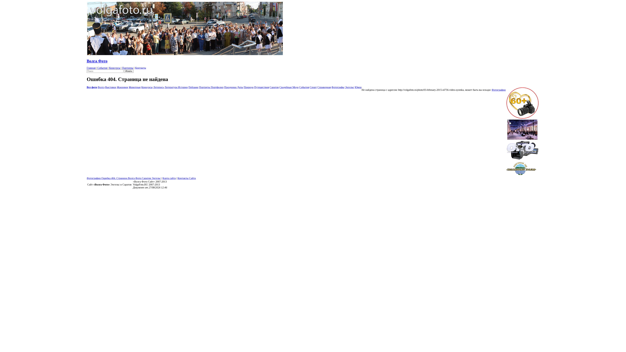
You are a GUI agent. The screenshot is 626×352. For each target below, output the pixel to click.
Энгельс (349, 87)
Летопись (158, 87)
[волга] (522, 149)
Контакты (140, 67)
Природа (248, 87)
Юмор (358, 87)
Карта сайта (169, 178)
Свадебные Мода (288, 87)
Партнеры (127, 67)
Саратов (274, 87)
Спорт (313, 87)
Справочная (324, 87)
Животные (135, 87)
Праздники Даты (233, 87)
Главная (91, 67)
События (102, 67)
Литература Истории (176, 87)
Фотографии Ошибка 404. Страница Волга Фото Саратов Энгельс (124, 178)
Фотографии (499, 89)
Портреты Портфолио (211, 87)
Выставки (110, 87)
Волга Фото (97, 61)
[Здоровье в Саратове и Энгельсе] (522, 128)
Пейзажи (193, 87)
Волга (101, 87)
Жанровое (122, 87)
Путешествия (261, 87)
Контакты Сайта (187, 178)
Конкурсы (114, 67)
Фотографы (337, 87)
